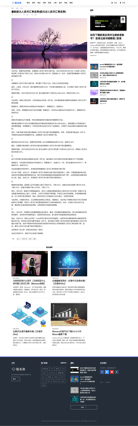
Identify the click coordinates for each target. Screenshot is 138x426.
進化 (49, 377)
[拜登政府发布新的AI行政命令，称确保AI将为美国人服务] (94, 93)
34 (52, 369)
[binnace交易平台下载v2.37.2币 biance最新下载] (69, 314)
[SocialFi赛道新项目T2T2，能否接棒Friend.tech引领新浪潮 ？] (94, 67)
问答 (44, 3)
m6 (43, 381)
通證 (57, 369)
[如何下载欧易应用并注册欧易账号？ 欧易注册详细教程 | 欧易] (108, 23)
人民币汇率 (24, 239)
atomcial (52, 373)
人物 (55, 3)
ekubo (44, 373)
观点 (38, 3)
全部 (82, 407)
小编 (35, 14)
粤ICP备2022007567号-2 (89, 421)
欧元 (18, 239)
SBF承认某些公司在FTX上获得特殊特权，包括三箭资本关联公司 (88, 390)
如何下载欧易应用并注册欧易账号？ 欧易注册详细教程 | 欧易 (88, 370)
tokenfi (55, 381)
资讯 (33, 3)
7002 (55, 377)
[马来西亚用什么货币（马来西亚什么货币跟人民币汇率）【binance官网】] (29, 263)
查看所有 (64, 363)
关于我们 (107, 382)
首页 (28, 3)
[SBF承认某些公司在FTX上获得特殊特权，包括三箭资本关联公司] (94, 75)
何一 (43, 377)
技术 (60, 3)
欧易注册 (45, 369)
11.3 (63, 369)
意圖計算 (61, 373)
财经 (71, 3)
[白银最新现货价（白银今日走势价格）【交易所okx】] (69, 263)
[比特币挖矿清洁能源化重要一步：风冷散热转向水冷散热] (94, 84)
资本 (49, 3)
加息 (43, 385)
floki (48, 381)
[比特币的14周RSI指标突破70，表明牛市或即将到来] (94, 101)
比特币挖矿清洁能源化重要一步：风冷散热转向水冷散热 (88, 399)
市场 (65, 3)
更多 (14, 379)
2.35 (62, 377)
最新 (35, 239)
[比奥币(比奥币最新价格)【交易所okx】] (29, 314)
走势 (30, 239)
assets (63, 381)
